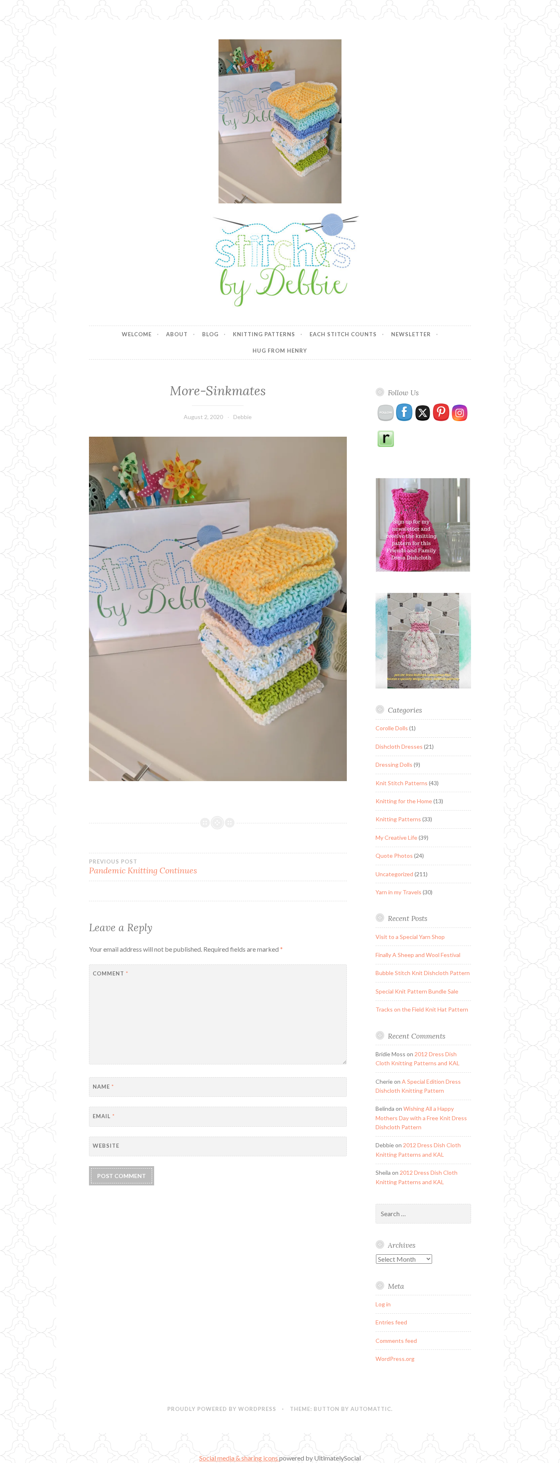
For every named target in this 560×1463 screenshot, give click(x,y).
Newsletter (411, 334)
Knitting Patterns (264, 334)
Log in (383, 1304)
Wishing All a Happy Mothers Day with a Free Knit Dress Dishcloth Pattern (421, 1117)
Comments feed (396, 1340)
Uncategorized (394, 874)
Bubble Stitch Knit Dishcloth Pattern (423, 972)
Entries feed (391, 1322)
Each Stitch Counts (343, 334)
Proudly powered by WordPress (221, 1409)
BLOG (210, 334)
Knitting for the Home (404, 801)
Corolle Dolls (392, 728)
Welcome (137, 334)
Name (103, 1086)
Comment (110, 973)
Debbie (242, 416)
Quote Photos (394, 855)
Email (104, 1116)
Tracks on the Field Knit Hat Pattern (422, 1009)
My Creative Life (396, 837)
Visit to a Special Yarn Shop (410, 936)
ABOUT (177, 334)
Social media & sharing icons (239, 1458)
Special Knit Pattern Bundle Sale (417, 991)
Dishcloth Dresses (399, 746)
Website (106, 1145)
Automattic (371, 1409)
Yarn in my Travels (398, 892)
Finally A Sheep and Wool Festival (418, 954)
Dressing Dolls (394, 764)
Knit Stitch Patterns (402, 782)
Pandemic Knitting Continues (143, 866)
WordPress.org (395, 1358)
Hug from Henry (280, 350)
